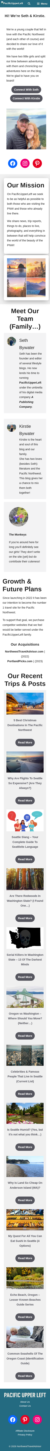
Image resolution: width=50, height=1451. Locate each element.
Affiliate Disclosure (25, 1431)
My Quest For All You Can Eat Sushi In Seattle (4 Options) (25, 1240)
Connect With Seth (26, 89)
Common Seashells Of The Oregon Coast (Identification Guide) (25, 1358)
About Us (25, 1402)
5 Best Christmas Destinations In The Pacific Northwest (25, 725)
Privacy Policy (25, 1434)
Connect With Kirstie (26, 98)
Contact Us (25, 1406)
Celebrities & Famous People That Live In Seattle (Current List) (25, 1076)
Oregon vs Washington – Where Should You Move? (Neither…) (25, 1018)
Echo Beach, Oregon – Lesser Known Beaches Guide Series (25, 1299)
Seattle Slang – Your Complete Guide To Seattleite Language (25, 841)
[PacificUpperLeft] (12, 3)
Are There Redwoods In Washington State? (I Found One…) (25, 900)
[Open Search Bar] (29, 3)
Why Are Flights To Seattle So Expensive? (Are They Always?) (25, 783)
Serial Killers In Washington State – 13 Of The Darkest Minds (25, 959)
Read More (25, 742)
